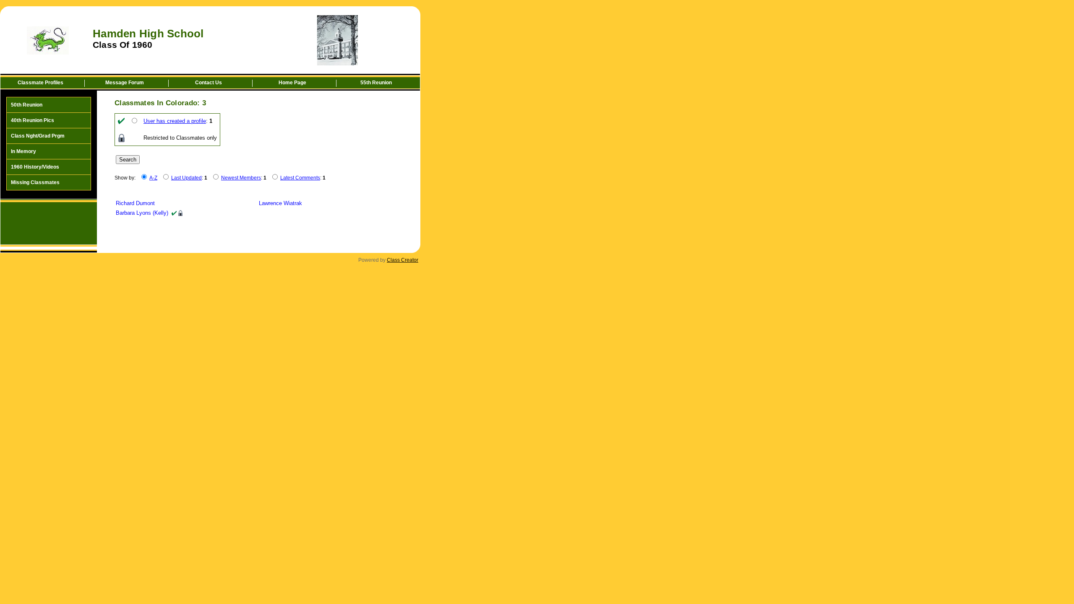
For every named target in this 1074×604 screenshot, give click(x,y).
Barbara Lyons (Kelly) (142, 213)
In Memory (23, 151)
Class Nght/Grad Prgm (38, 136)
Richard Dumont (135, 203)
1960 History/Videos (35, 167)
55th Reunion (376, 83)
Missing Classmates (35, 182)
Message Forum (124, 83)
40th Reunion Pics (32, 120)
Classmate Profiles (40, 83)
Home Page (292, 83)
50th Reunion (26, 105)
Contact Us (208, 83)
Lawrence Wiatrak (280, 203)
